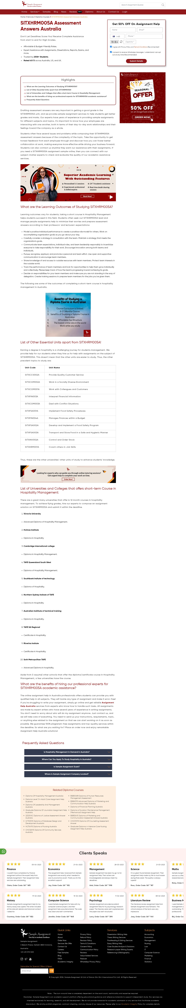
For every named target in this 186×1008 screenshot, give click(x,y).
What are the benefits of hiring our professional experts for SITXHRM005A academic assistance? (67, 96)
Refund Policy (85, 937)
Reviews (75, 12)
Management (150, 940)
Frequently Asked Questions (38, 100)
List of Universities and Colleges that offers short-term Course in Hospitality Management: (63, 93)
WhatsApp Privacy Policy (90, 962)
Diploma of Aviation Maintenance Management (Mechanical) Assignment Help (90, 811)
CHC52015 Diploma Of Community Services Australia (43, 831)
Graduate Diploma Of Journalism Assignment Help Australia (46, 811)
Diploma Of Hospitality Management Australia (44, 796)
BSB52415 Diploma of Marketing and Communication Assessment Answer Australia (89, 817)
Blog (56, 12)
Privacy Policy (85, 934)
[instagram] (21, 959)
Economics (148, 937)
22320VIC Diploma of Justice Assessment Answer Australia (45, 817)
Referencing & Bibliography (118, 953)
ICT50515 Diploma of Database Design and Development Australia (43, 822)
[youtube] (30, 959)
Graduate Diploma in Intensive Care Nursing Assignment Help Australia (88, 828)
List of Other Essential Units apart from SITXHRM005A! (49, 90)
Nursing (147, 943)
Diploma (89, 12)
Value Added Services (89, 956)
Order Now (62, 940)
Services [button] (34, 12)
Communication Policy (89, 950)
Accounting (149, 934)
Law (146, 946)
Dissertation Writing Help (117, 934)
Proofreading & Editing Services (119, 940)
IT (145, 950)
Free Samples (63, 953)
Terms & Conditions (140, 47)
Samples (46, 12)
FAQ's (60, 959)
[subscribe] (51, 971)
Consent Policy (86, 946)
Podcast (83, 959)
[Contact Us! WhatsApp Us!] (3, 851)
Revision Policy (86, 940)
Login (124, 12)
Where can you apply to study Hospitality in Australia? (66, 759)
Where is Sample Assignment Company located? (67, 774)
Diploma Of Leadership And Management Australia (43, 806)
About (60, 937)
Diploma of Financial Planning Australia (86, 807)
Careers (61, 950)
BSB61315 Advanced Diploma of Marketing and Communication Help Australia (89, 803)
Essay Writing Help (114, 943)
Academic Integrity (65, 962)
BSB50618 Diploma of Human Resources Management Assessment (86, 797)
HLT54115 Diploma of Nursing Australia (41, 826)
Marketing (148, 956)
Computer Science (152, 953)
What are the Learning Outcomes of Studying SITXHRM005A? (52, 86)
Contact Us (113, 12)
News (63, 12)
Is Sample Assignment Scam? (67, 767)
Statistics (148, 962)
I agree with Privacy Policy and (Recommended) (135, 47)
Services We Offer (65, 943)
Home (24, 12)
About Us (101, 12)
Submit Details (136, 61)
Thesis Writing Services (116, 937)
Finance (147, 959)
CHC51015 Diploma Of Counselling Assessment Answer (89, 822)
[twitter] (26, 959)
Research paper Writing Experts (120, 950)
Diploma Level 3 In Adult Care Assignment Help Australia (45, 800)
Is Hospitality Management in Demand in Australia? (67, 752)
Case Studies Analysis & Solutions (120, 946)
